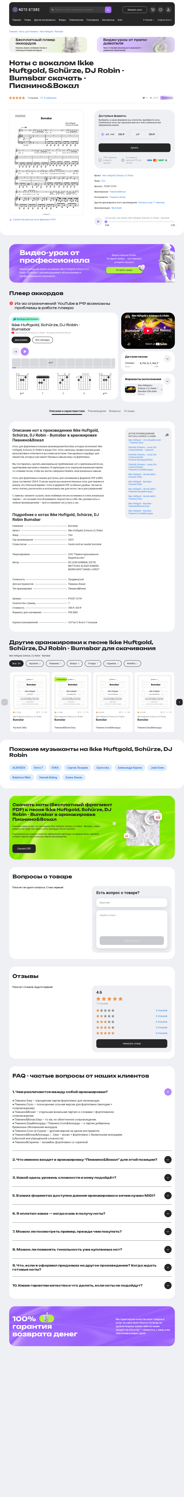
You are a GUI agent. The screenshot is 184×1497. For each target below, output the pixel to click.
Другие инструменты (44, 20)
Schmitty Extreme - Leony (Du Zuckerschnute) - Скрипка (142, 448)
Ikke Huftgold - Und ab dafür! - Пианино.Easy (142, 497)
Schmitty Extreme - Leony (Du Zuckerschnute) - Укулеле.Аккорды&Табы (142, 457)
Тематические (76, 20)
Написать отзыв (132, 1043)
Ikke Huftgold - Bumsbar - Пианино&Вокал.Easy (140, 504)
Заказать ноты (135, 10)
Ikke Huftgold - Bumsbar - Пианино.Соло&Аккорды (140, 512)
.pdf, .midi (109, 134)
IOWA (55, 767)
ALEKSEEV (18, 767)
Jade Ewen (157, 767)
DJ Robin (129, 175)
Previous (4, 702)
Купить (134, 147)
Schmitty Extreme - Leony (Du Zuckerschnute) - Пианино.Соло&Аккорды (142, 467)
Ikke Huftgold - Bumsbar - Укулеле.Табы (140, 482)
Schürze (120, 175)
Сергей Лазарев (77, 767)
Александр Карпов (130, 767)
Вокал (122, 197)
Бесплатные (108, 20)
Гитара (27, 20)
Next (179, 702)
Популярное (93, 20)
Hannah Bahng (48, 777)
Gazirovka (102, 767)
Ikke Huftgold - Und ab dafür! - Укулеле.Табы (142, 475)
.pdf (137, 134)
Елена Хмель (74, 777)
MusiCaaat (116, 208)
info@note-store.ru (165, 20)
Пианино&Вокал (118, 191)
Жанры (62, 20)
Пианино (16, 20)
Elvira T (38, 767)
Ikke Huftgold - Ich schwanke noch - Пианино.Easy (144, 441)
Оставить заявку (124, 270)
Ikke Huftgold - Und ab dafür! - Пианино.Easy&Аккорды (142, 490)
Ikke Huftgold (108, 175)
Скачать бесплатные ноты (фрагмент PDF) (34, 219)
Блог (120, 20)
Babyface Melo (21, 777)
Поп (103, 181)
